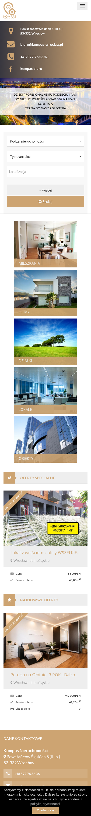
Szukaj (47, 201)
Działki (25, 360)
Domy (24, 312)
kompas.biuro (31, 68)
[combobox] (45, 171)
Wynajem (54, 242)
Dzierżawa (56, 339)
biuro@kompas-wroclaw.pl (41, 44)
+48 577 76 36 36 (34, 57)
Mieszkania (29, 263)
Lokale (25, 409)
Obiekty (26, 458)
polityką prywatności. (45, 804)
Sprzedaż (28, 242)
